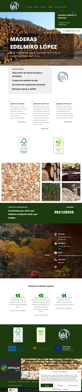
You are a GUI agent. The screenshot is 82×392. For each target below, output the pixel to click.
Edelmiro (36, 7)
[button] (79, 372)
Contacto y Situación (60, 7)
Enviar (47, 255)
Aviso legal (65, 389)
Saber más (21, 122)
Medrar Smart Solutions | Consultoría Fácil (37, 389)
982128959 (64, 212)
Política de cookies (57, 389)
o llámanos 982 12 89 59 (71, 31)
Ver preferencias (73, 385)
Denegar (60, 385)
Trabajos (50, 7)
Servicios (43, 7)
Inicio (23, 7)
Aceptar (47, 385)
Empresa (29, 7)
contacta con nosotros (64, 23)
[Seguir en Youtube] (55, 267)
